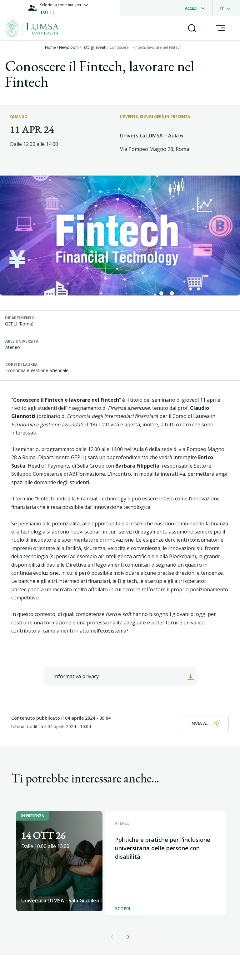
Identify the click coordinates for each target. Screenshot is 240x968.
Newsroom (69, 47)
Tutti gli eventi (94, 47)
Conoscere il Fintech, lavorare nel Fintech (145, 47)
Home (51, 47)
